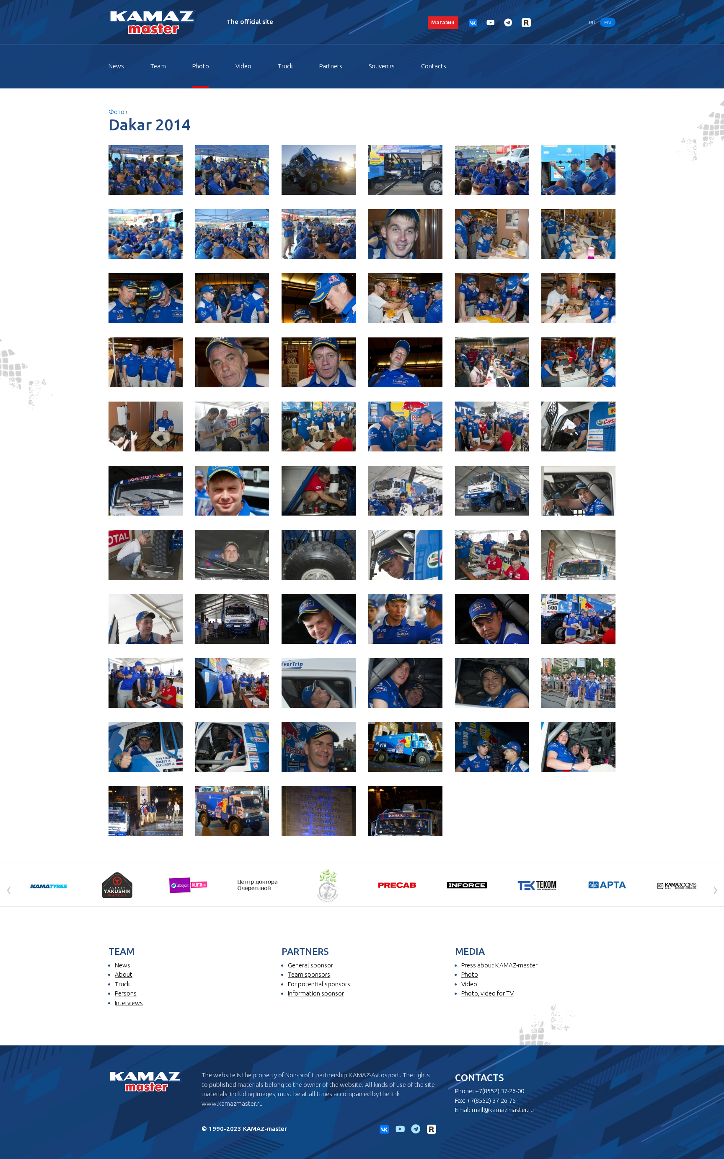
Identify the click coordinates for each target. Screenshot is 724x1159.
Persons (126, 993)
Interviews (129, 1002)
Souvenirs (382, 66)
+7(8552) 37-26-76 (491, 1100)
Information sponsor (316, 993)
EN (607, 22)
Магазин (443, 22)
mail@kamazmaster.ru (503, 1109)
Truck (285, 66)
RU (592, 22)
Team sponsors (309, 974)
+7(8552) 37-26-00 (499, 1090)
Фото (116, 111)
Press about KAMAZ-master (499, 965)
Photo (200, 66)
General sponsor (310, 965)
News (116, 66)
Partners (330, 66)
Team (158, 66)
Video (243, 66)
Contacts (433, 66)
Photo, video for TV (487, 993)
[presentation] (9, 888)
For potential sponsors (319, 984)
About (123, 974)
